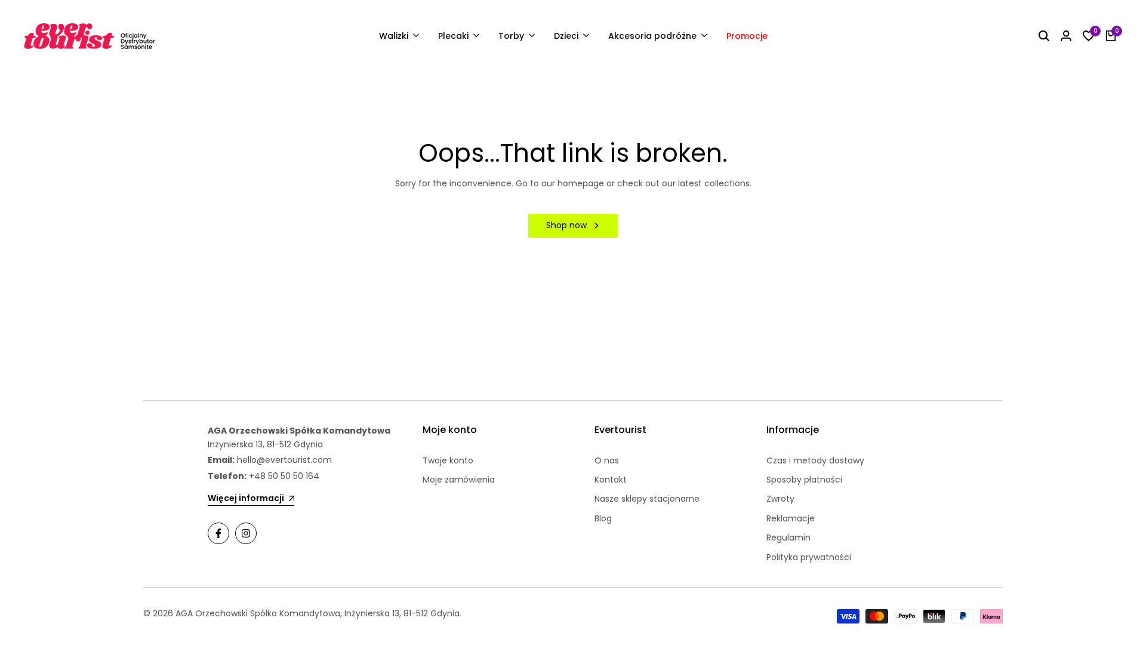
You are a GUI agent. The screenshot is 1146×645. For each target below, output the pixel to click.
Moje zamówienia (459, 480)
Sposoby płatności (804, 480)
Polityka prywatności (808, 557)
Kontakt (610, 480)
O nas (606, 460)
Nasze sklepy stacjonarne (647, 499)
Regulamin (788, 537)
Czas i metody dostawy (815, 460)
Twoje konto (448, 460)
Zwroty (780, 499)
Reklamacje (790, 518)
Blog (603, 518)
